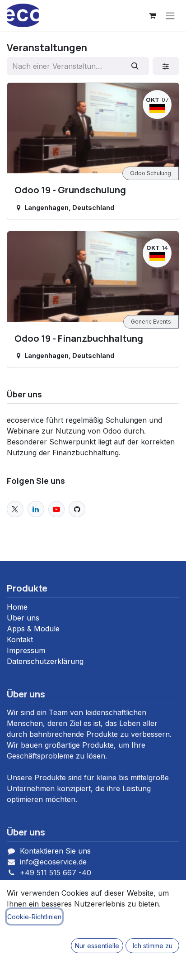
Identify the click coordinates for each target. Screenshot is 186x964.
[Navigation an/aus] (170, 15)
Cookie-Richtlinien (34, 917)
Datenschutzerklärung (45, 661)
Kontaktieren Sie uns (55, 850)
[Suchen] (135, 66)
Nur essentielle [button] (97, 946)
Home (17, 606)
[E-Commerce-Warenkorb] (152, 15)
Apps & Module (33, 628)
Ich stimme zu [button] (152, 946)
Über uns (23, 617)
